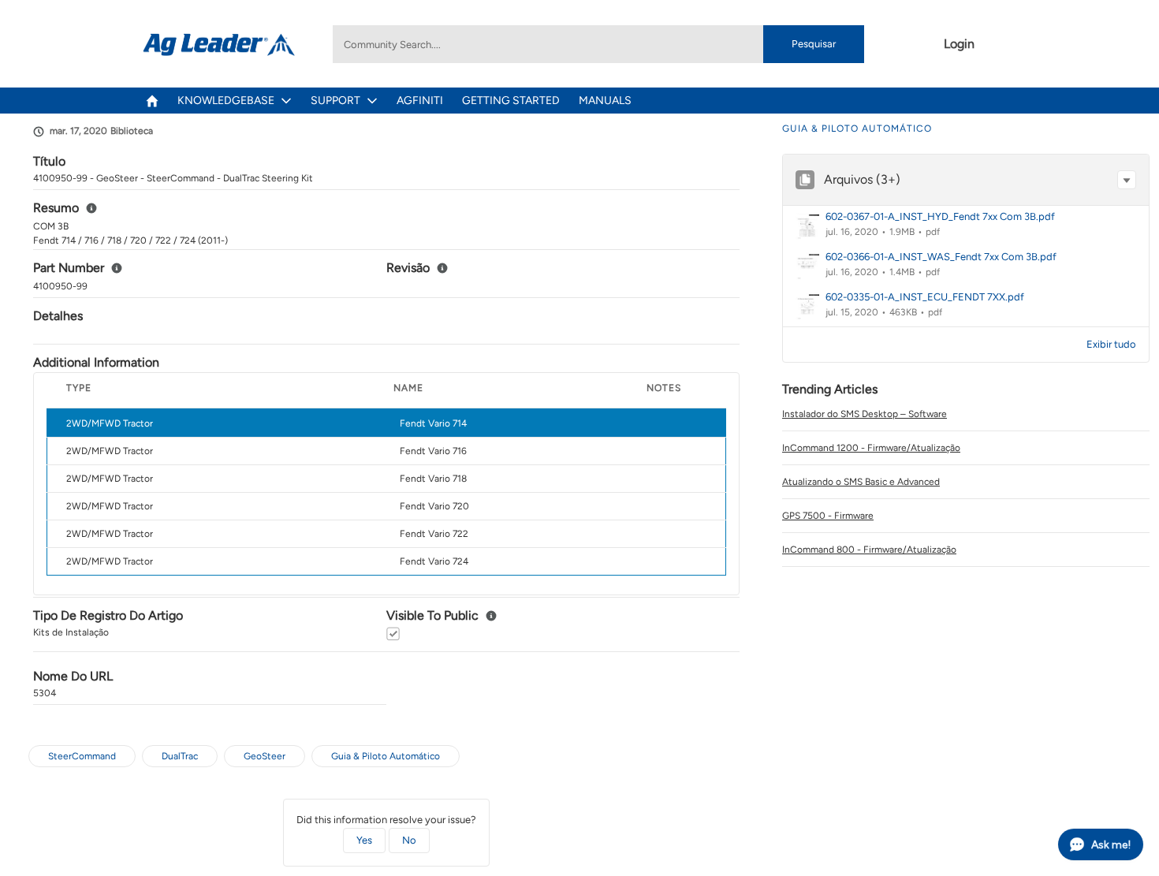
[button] (1126, 179)
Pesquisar (814, 44)
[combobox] (598, 44)
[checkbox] (393, 633)
